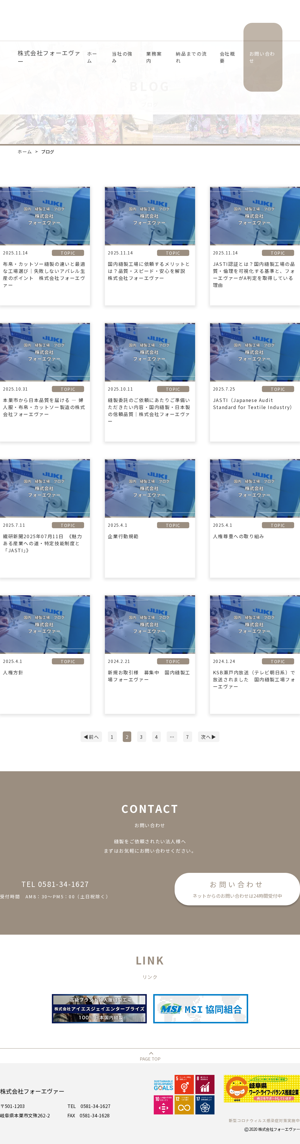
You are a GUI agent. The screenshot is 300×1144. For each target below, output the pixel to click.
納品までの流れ (191, 57)
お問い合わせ (262, 57)
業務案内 (154, 57)
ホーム (92, 57)
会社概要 (227, 57)
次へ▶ (209, 736)
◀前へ (91, 736)
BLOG (272, 159)
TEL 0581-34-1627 (55, 889)
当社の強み (122, 57)
